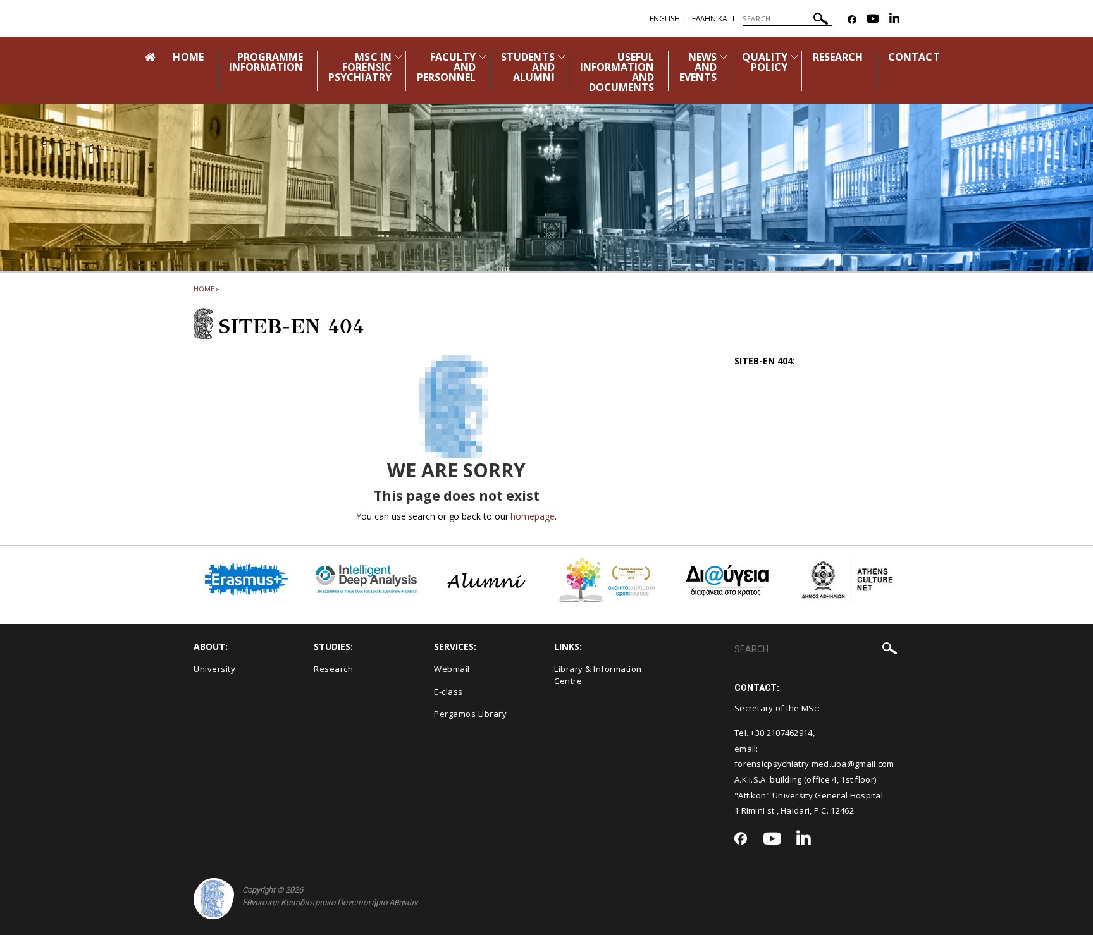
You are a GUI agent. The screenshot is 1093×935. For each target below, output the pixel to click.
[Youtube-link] (873, 20)
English (665, 18)
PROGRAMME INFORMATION (266, 62)
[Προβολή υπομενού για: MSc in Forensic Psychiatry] (398, 57)
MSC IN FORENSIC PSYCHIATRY (360, 67)
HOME (188, 57)
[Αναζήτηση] (821, 20)
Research (333, 669)
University (214, 669)
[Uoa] (214, 898)
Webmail (452, 669)
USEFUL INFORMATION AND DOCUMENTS (617, 72)
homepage (532, 516)
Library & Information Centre (598, 675)
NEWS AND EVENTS (698, 67)
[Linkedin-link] (894, 20)
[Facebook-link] (852, 20)
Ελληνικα (709, 18)
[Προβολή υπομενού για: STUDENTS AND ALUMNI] (562, 57)
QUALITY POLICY (764, 62)
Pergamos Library (470, 713)
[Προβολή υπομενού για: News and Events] (724, 57)
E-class (448, 691)
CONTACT (913, 57)
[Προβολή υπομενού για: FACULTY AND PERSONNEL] (483, 57)
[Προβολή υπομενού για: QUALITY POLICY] (794, 57)
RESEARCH (838, 57)
